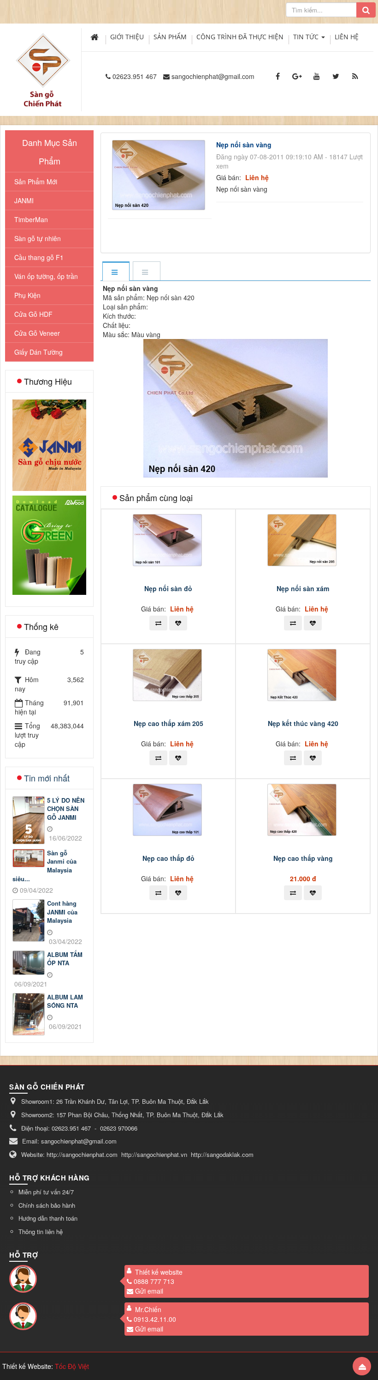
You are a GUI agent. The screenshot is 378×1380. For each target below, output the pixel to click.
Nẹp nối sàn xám (303, 588)
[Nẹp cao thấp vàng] (303, 808)
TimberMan (31, 219)
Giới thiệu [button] (127, 36)
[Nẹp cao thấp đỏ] (168, 808)
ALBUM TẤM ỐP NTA (65, 959)
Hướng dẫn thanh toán (47, 1218)
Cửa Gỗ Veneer (37, 333)
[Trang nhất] (95, 37)
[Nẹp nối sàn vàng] (160, 174)
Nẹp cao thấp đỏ (168, 858)
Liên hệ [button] (347, 36)
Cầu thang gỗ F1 (39, 257)
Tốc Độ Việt (72, 1366)
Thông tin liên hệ (40, 1231)
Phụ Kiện (27, 295)
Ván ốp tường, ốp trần (46, 276)
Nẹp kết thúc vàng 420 (303, 723)
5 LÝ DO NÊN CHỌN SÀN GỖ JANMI (65, 809)
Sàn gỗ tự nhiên (37, 238)
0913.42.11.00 (155, 1319)
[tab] (116, 272)
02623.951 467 (134, 76)
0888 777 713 (154, 1281)
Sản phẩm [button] (170, 36)
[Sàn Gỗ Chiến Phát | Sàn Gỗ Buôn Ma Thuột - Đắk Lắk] (43, 59)
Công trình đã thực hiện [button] (240, 36)
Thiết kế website (159, 1272)
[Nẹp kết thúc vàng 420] (303, 673)
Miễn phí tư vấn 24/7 (46, 1191)
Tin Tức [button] (306, 36)
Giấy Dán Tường (38, 352)
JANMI (24, 200)
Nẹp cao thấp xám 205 (168, 723)
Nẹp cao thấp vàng (303, 858)
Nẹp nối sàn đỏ (168, 588)
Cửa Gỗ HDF (33, 314)
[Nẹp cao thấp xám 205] (168, 673)
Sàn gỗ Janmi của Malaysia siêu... (44, 866)
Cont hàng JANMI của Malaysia (62, 912)
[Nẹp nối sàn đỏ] (168, 539)
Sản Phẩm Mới (35, 181)
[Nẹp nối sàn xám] (303, 539)
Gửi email (149, 1290)
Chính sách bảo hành (46, 1205)
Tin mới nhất (47, 778)
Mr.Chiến (148, 1309)
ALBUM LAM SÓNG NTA (65, 1001)
